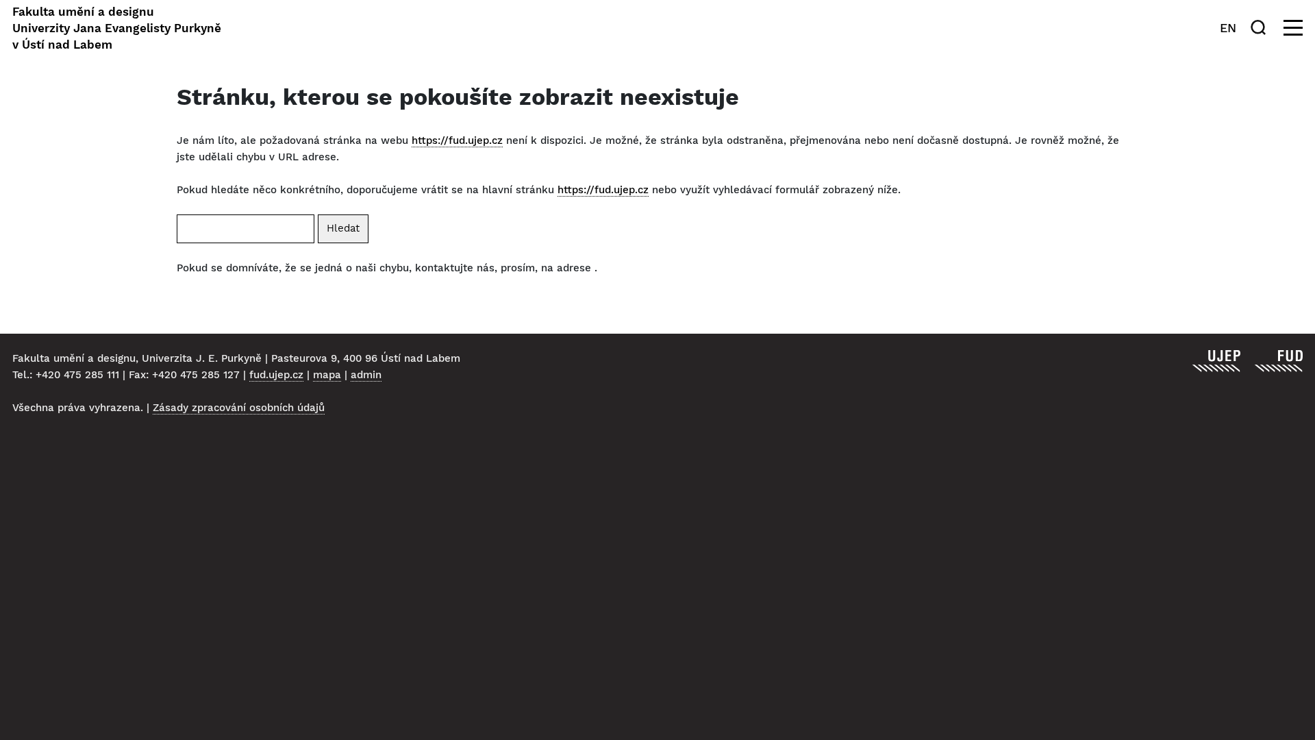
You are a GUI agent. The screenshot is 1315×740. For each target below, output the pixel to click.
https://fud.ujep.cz (457, 140)
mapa (327, 375)
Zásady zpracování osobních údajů (239, 408)
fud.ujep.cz (276, 375)
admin (366, 375)
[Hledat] (1261, 27)
